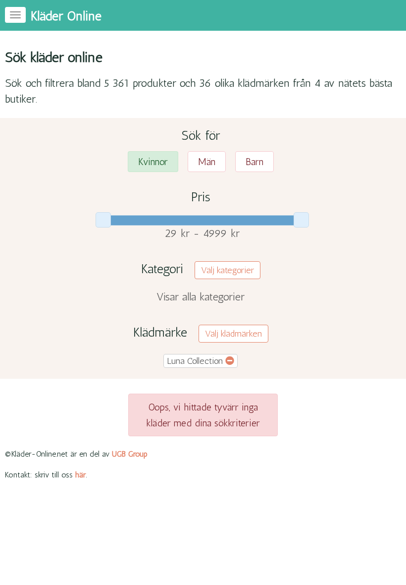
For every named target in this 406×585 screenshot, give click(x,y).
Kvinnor (153, 162)
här (80, 474)
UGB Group (130, 454)
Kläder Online (66, 16)
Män (206, 162)
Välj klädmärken (233, 333)
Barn (254, 162)
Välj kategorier (227, 270)
